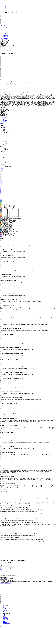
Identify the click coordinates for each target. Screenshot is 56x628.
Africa (4, 29)
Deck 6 (1, 183)
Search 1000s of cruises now (5, 583)
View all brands (3, 25)
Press (3, 607)
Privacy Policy (5, 622)
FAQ (3, 611)
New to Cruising (5, 608)
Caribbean (4, 32)
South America (5, 36)
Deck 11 (1, 188)
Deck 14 (1, 190)
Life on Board (5, 120)
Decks (4, 118)
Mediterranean (5, 35)
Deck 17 (1, 193)
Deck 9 (1, 186)
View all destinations (4, 38)
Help (3, 609)
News (4, 587)
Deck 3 (1, 180)
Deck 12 (1, 189)
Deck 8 (1, 185)
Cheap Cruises (5, 610)
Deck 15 (1, 191)
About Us (4, 586)
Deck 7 (1, 184)
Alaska (4, 30)
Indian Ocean (5, 33)
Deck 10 (1, 187)
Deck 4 (1, 181)
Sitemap (4, 621)
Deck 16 (1, 192)
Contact (4, 606)
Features (4, 121)
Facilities (4, 117)
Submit (1, 569)
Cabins (4, 119)
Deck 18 (1, 194)
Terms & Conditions (6, 623)
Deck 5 (1, 182)
